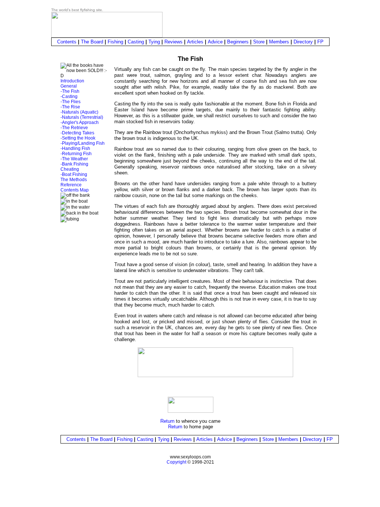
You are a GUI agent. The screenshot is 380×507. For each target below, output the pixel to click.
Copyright (176, 462)
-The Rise (70, 106)
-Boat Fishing (73, 174)
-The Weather (74, 158)
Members (279, 42)
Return (167, 421)
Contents (66, 42)
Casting (136, 42)
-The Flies (70, 101)
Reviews (173, 42)
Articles (195, 42)
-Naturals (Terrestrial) (81, 117)
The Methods (73, 179)
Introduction (72, 81)
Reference (71, 184)
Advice (215, 42)
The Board (92, 42)
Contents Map (74, 190)
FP (320, 42)
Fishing (115, 42)
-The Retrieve (74, 127)
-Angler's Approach (79, 122)
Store (259, 42)
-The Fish (69, 91)
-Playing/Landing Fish (82, 143)
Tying (154, 42)
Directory (303, 42)
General (68, 86)
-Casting (69, 96)
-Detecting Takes (77, 132)
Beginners (238, 42)
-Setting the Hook (77, 138)
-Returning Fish (76, 153)
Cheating (69, 169)
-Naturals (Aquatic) (79, 112)
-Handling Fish (75, 148)
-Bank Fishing (74, 164)
